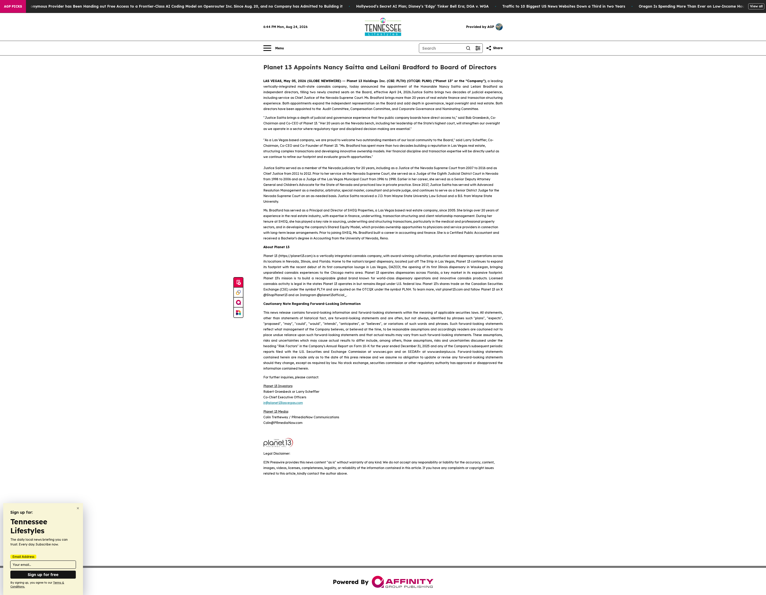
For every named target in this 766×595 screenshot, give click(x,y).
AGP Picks (13, 6)
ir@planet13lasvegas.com (283, 403)
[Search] (468, 48)
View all (756, 6)
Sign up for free (43, 574)
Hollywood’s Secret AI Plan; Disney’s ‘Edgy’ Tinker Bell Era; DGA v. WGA (422, 6)
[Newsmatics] (238, 312)
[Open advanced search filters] (478, 48)
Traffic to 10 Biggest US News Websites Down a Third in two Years (563, 6)
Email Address (23, 557)
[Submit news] (238, 283)
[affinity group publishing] (238, 302)
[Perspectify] (238, 293)
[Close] (78, 508)
